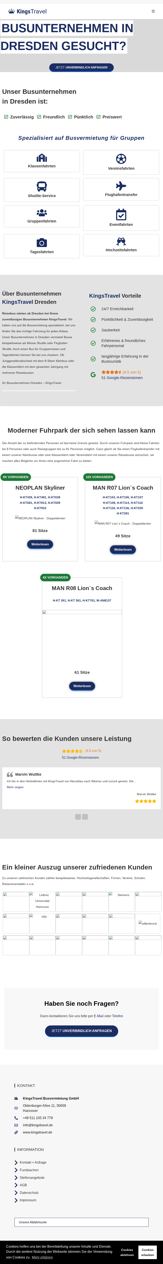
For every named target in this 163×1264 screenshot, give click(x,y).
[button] (16, 793)
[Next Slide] (85, 822)
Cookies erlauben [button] (147, 1252)
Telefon (117, 1021)
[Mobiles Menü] (153, 11)
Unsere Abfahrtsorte (33, 1227)
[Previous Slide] (78, 822)
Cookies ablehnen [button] (127, 1252)
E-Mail (99, 1021)
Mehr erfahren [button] (42, 1257)
